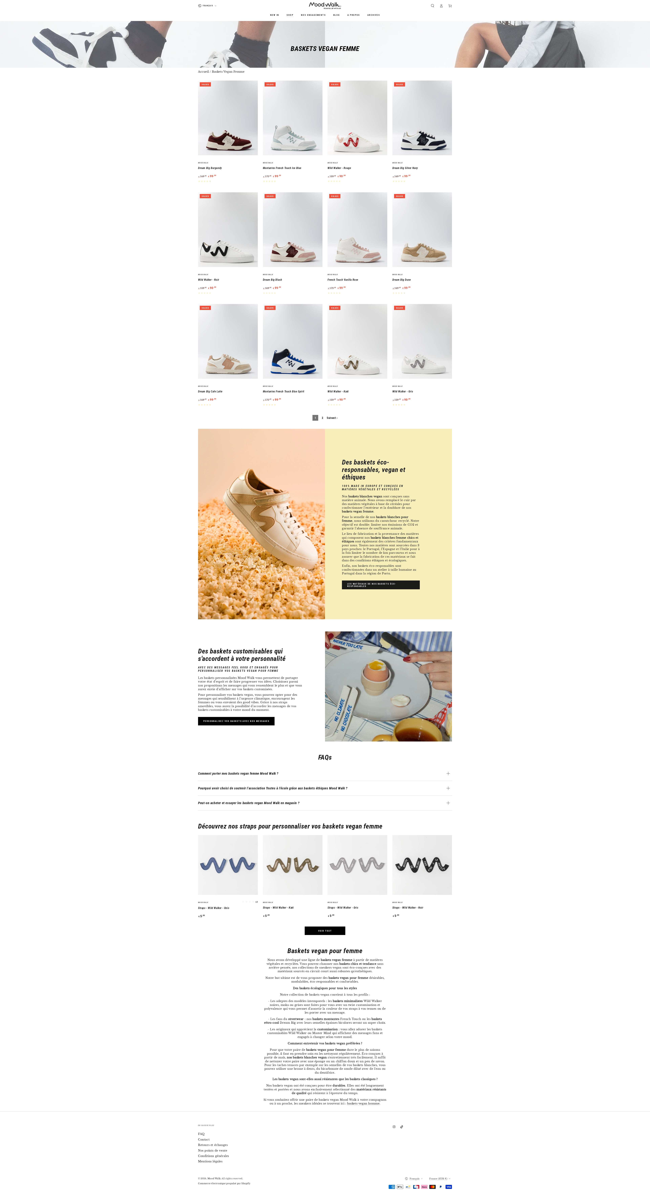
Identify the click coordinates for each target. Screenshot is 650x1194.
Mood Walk (214, 1178)
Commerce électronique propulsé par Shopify (224, 1183)
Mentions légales (210, 1161)
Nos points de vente (212, 1150)
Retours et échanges (213, 1145)
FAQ (201, 1134)
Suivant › (332, 417)
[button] (432, 5)
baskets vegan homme (363, 1103)
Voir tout (325, 931)
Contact (204, 1139)
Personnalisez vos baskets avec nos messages (236, 721)
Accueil (203, 71)
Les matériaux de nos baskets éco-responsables (371, 585)
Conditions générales (213, 1156)
